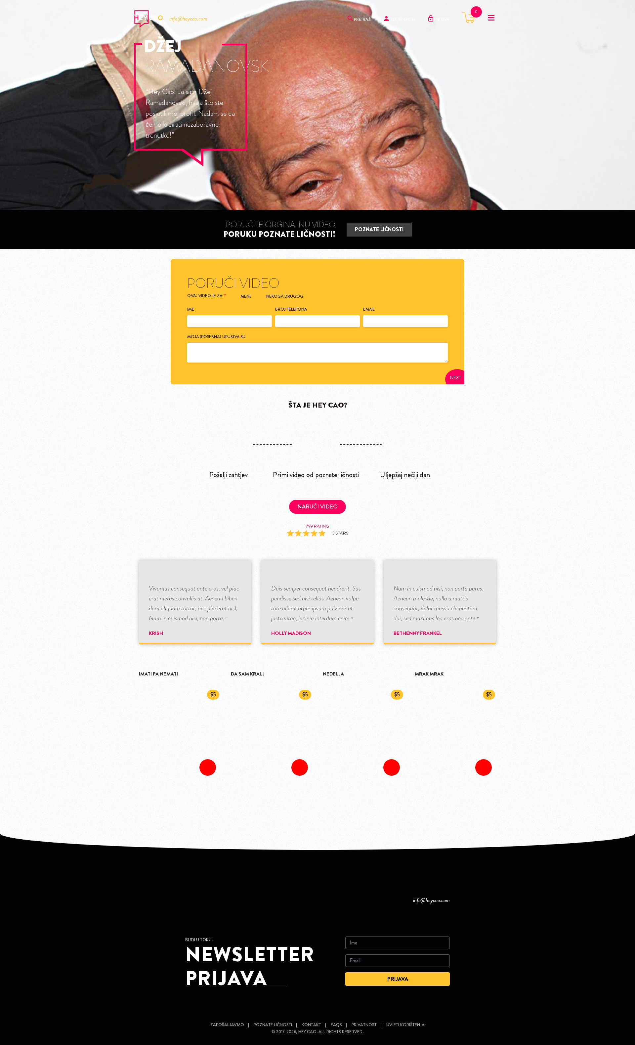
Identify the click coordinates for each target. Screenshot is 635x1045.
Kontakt (311, 1025)
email (369, 309)
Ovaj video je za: (206, 296)
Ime (190, 309)
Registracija (402, 19)
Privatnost (364, 1025)
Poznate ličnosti (379, 229)
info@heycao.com (188, 18)
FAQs (336, 1025)
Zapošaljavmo (227, 1025)
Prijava (441, 19)
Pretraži (362, 19)
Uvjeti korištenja (405, 1025)
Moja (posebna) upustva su (216, 337)
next (455, 377)
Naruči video (317, 506)
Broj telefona (291, 309)
